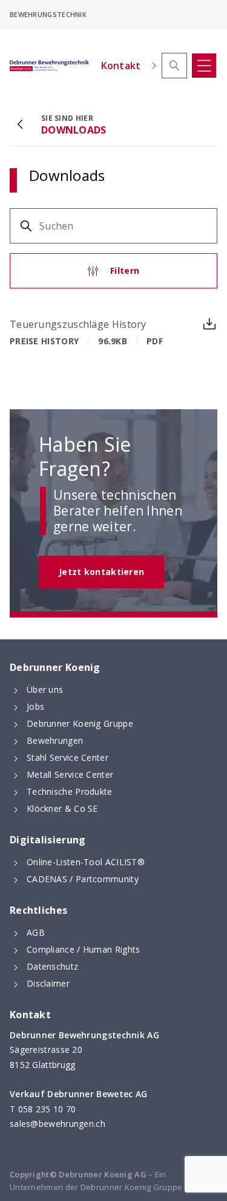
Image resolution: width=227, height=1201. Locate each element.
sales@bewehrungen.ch (57, 1123)
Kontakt (121, 65)
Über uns (45, 689)
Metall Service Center (70, 774)
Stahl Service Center (67, 757)
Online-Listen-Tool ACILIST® (86, 862)
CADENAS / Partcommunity (83, 879)
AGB (36, 932)
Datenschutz (52, 966)
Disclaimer (48, 983)
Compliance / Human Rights (83, 949)
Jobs (35, 706)
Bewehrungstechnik (48, 14)
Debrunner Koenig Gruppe (80, 723)
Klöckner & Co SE (62, 808)
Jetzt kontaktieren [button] (101, 571)
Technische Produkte (70, 791)
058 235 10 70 (47, 1109)
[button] (174, 65)
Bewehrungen (55, 740)
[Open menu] (204, 65)
